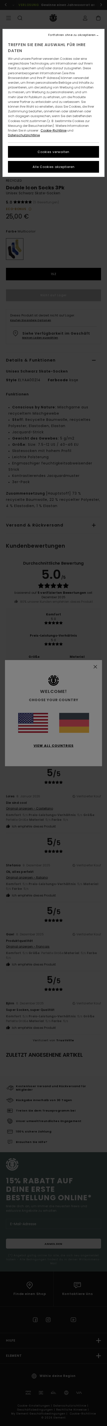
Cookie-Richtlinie (53, 130)
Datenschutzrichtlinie (24, 135)
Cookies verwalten (53, 152)
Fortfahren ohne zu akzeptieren (72, 35)
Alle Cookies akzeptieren (54, 167)
